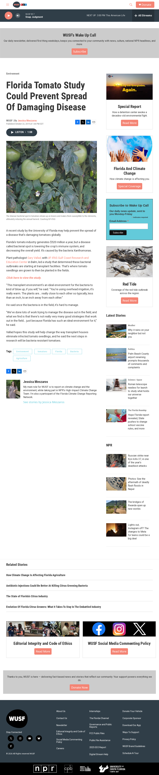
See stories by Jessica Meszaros (43, 402)
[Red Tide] (129, 261)
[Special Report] (129, 87)
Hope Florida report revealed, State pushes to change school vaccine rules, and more (138, 421)
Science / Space (135, 380)
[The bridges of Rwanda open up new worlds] (116, 507)
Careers (60, 748)
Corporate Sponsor (132, 718)
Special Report (129, 106)
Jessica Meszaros (27, 120)
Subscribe (79, 51)
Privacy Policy (129, 739)
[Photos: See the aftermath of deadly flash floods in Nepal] (116, 484)
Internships (94, 711)
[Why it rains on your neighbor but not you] (116, 331)
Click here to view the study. (24, 277)
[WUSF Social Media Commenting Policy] (119, 629)
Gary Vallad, (34, 257)
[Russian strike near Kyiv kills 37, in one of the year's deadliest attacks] (116, 460)
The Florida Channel (99, 718)
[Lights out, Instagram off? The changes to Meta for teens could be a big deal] (116, 530)
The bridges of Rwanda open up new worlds (137, 505)
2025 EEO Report (97, 747)
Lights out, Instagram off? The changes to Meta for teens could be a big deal (139, 531)
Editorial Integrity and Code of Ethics (43, 643)
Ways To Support (131, 732)
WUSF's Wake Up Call (79, 35)
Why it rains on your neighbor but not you (138, 333)
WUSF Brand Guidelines (134, 746)
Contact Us (61, 718)
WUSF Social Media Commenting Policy (119, 643)
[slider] (22, 15)
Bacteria (74, 351)
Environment (12, 73)
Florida (58, 351)
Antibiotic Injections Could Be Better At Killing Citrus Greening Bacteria (47, 585)
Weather (131, 325)
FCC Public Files (96, 733)
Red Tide (129, 284)
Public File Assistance (99, 740)
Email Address (119, 221)
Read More (130, 123)
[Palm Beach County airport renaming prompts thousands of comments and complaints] (116, 354)
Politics (131, 349)
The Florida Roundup (137, 410)
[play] (8, 15)
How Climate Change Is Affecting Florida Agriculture (35, 575)
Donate (146, 4)
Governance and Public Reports (100, 725)
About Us (60, 711)
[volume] (17, 15)
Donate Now (79, 687)
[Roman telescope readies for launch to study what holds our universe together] (116, 385)
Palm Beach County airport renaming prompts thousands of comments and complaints (138, 360)
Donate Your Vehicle (132, 711)
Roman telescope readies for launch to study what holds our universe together (138, 391)
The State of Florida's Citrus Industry (27, 596)
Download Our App (132, 725)
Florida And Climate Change (129, 171)
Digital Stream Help (98, 754)
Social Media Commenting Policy (69, 740)
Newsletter (61, 725)
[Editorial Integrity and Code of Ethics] (42, 629)
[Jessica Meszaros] (13, 389)
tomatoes (42, 351)
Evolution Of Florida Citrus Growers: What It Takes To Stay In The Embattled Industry (53, 606)
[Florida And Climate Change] (129, 149)
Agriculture (21, 358)
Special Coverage (129, 186)
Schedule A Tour (131, 753)
